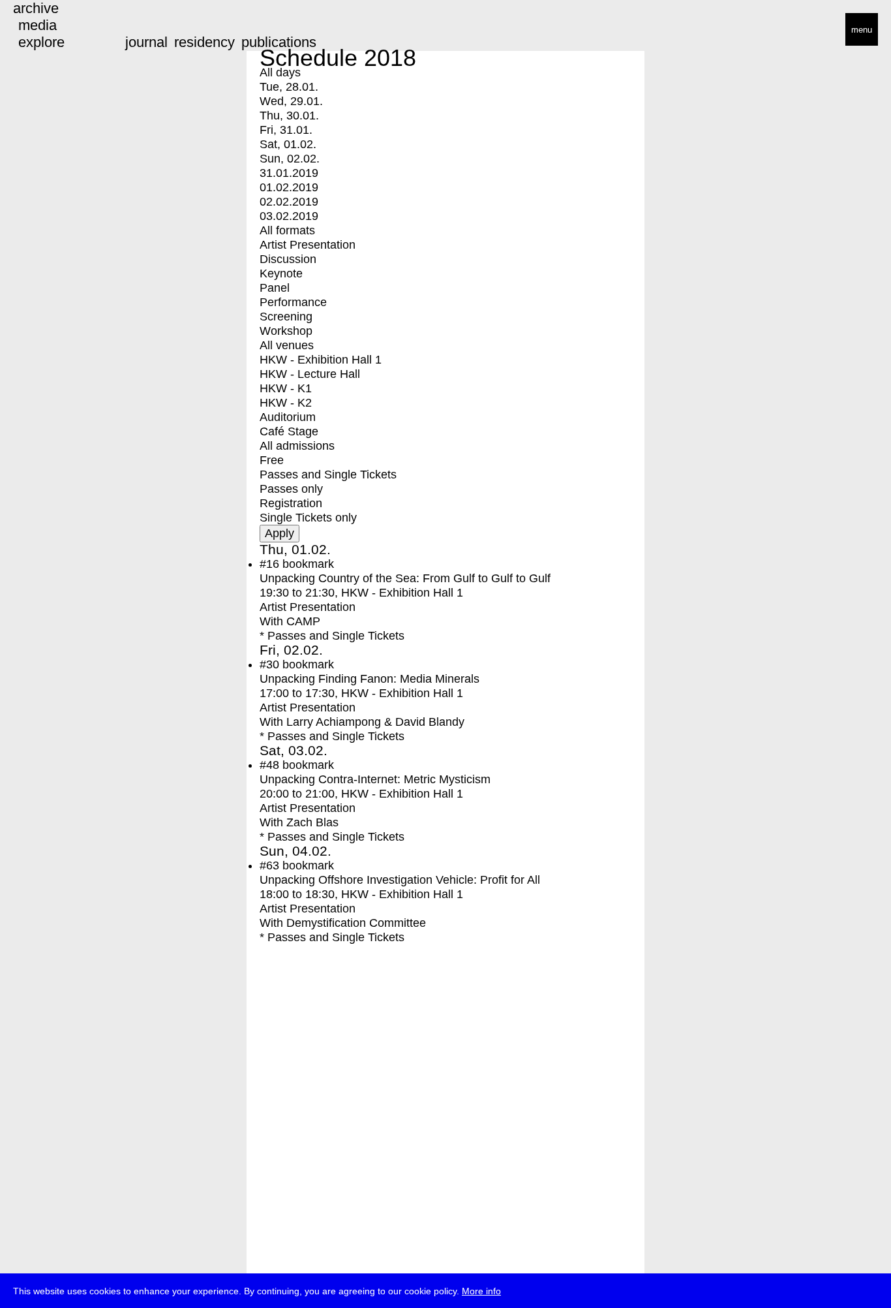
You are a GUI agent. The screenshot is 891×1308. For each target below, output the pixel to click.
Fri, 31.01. (286, 129)
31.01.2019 (289, 172)
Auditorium (288, 417)
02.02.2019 (289, 201)
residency (204, 42)
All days (280, 72)
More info (481, 1291)
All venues (287, 345)
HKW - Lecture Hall (310, 374)
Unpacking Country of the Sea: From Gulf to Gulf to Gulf (405, 578)
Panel (275, 287)
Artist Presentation (307, 244)
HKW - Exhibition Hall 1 (321, 359)
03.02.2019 (289, 216)
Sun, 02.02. (290, 158)
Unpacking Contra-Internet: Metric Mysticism (375, 779)
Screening (286, 316)
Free (272, 460)
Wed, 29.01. (291, 101)
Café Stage (289, 431)
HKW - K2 (286, 402)
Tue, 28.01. (289, 86)
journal (146, 42)
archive (36, 8)
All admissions (297, 445)
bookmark (308, 563)
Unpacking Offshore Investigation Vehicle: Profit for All (400, 879)
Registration (291, 503)
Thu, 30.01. (289, 115)
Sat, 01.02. (288, 144)
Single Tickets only (308, 517)
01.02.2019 (289, 187)
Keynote (281, 273)
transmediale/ (51, 30)
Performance (293, 302)
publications (278, 42)
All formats (287, 230)
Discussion (288, 259)
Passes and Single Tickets (328, 474)
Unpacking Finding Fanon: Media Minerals (369, 678)
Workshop (286, 330)
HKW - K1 (286, 388)
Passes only (291, 488)
